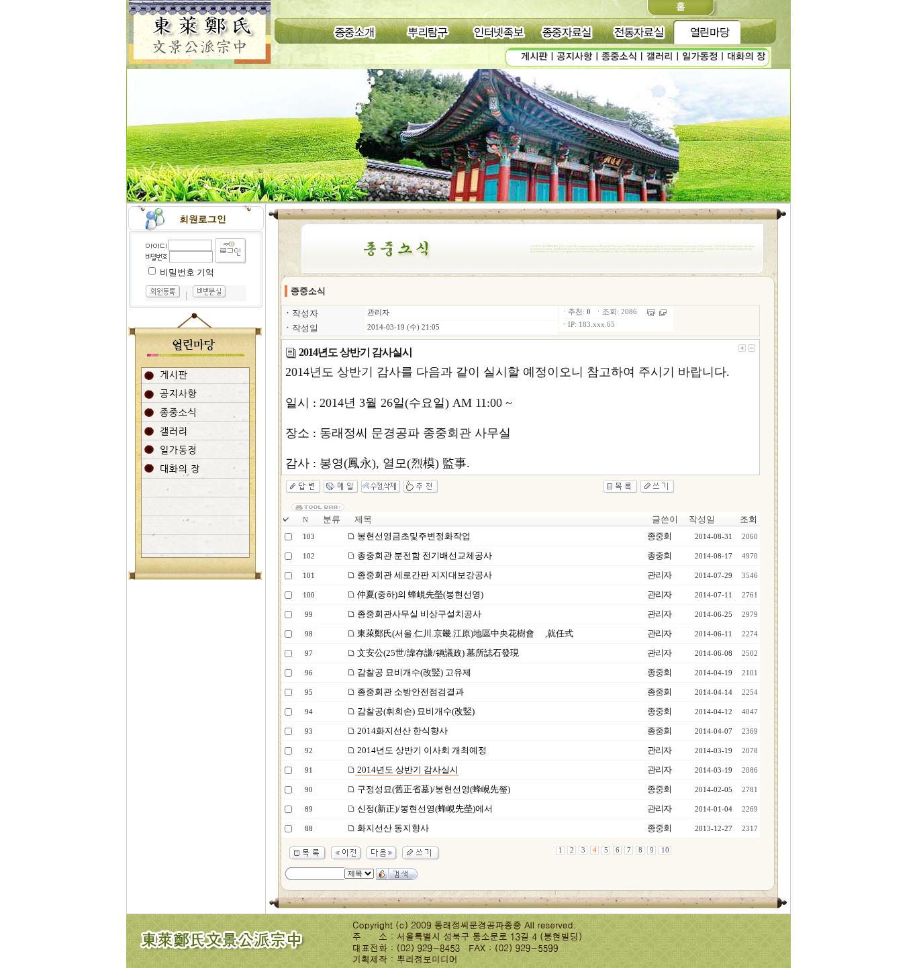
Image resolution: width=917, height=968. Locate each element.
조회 (748, 519)
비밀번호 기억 (187, 272)
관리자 (378, 312)
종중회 (659, 536)
